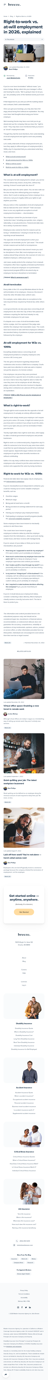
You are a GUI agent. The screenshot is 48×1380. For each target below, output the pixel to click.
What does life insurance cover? (24, 1221)
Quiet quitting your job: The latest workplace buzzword (20, 782)
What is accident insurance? (24, 1096)
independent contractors (15, 481)
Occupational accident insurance (24, 1099)
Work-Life (7, 643)
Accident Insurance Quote (24, 1092)
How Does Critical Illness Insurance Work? (24, 1164)
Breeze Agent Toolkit (23, 1274)
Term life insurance (24, 1214)
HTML (28, 1301)
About (24, 958)
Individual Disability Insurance (24, 1046)
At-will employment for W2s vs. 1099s (19, 160)
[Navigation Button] (4, 4)
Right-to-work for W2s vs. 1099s (17, 167)
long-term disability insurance (19, 518)
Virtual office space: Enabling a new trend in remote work (21, 707)
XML (24, 1301)
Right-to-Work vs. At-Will (23, 16)
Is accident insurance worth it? (24, 1110)
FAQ (24, 973)
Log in (24, 985)
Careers (24, 969)
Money (34, 1259)
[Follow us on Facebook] (22, 1307)
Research (30, 1263)
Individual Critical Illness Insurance (24, 1170)
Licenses (24, 981)
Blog (11, 16)
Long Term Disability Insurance (24, 1039)
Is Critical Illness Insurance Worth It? (24, 1167)
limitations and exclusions (14, 1346)
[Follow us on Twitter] (26, 1307)
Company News (18, 1263)
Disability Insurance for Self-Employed (24, 1049)
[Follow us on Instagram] (18, 1307)
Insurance (14, 1259)
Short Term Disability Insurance (24, 1042)
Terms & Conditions (24, 1294)
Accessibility (24, 1298)
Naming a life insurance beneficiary (24, 1228)
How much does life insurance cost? (24, 1224)
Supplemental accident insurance (24, 1113)
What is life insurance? (24, 1217)
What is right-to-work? (13, 163)
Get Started (24, 912)
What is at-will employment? (16, 156)
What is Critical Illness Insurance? (24, 1160)
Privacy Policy (24, 1290)
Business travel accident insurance (24, 1106)
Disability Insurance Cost (24, 1035)
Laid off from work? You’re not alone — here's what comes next (22, 856)
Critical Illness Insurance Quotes (24, 1157)
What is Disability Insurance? (24, 1032)
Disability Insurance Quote (24, 1028)
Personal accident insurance (24, 1103)
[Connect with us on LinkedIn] (30, 1307)
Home (5, 16)
